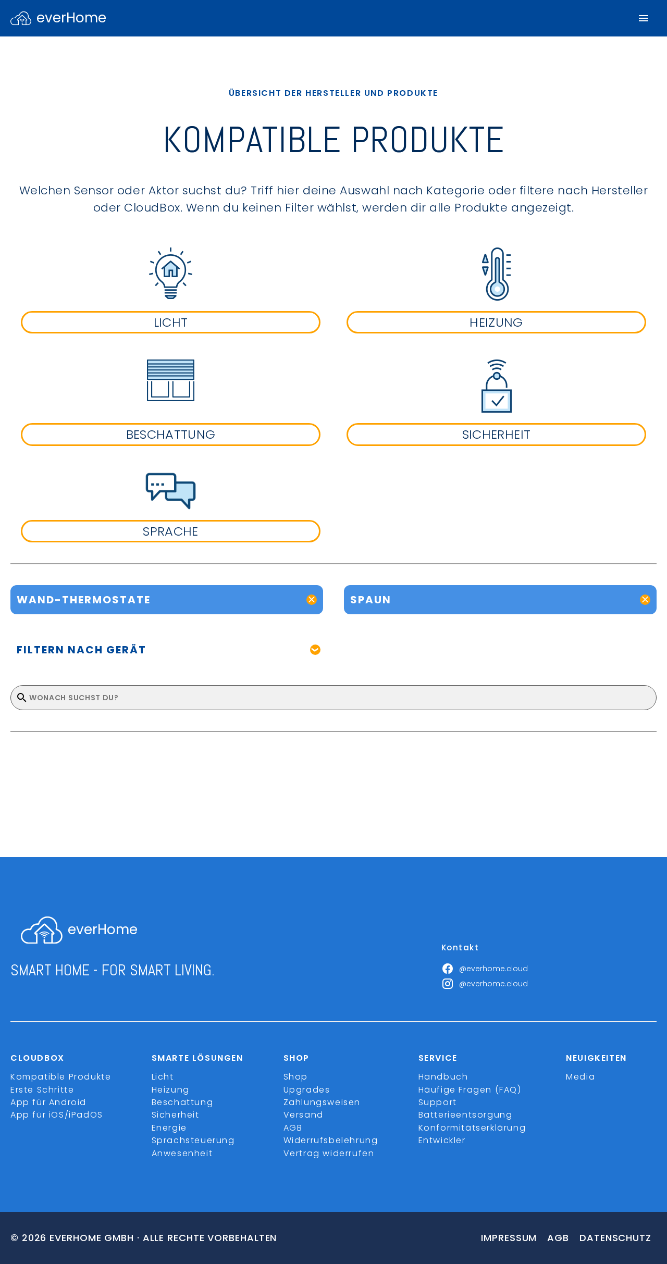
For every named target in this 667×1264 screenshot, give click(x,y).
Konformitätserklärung (472, 1128)
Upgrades (306, 1090)
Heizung (171, 1090)
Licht (163, 1077)
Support (437, 1102)
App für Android (48, 1102)
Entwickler (442, 1140)
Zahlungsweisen (322, 1102)
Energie (169, 1128)
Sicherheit (176, 1115)
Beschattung (183, 1102)
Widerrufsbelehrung (330, 1140)
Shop (295, 1077)
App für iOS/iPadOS (56, 1115)
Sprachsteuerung (193, 1140)
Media (580, 1077)
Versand (303, 1115)
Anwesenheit (182, 1153)
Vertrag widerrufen (329, 1153)
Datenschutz (615, 1237)
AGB (293, 1128)
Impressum (509, 1237)
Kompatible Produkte (60, 1077)
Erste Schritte (42, 1090)
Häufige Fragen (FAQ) (470, 1090)
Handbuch (443, 1077)
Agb (558, 1237)
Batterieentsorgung (465, 1115)
